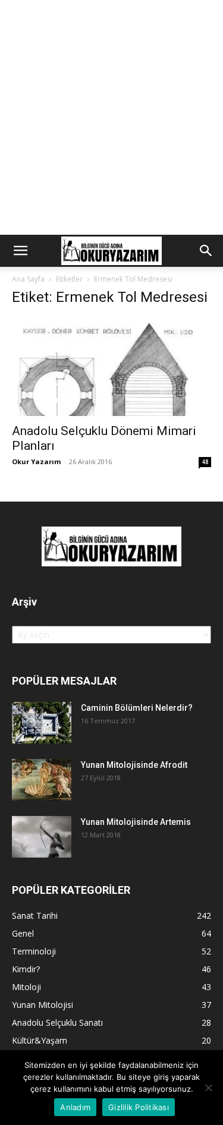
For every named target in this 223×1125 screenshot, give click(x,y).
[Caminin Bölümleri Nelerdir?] (41, 722)
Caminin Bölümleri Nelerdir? (137, 708)
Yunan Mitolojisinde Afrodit (134, 765)
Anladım (75, 1107)
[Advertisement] (111, 117)
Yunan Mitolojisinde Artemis (136, 822)
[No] (208, 1088)
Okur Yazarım (36, 461)
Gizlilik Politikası (138, 1107)
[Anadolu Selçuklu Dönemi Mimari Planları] (111, 367)
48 (205, 462)
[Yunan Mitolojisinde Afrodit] (41, 780)
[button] (20, 251)
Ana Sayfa (28, 279)
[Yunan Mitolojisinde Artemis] (41, 837)
